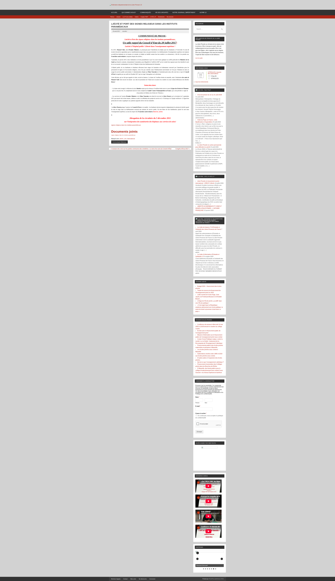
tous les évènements (201, 82)
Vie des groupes (161, 12)
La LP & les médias (128, 17)
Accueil (114, 12)
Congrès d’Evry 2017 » (182, 149)
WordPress (212, 579)
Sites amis (133, 579)
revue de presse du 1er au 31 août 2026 (209, 94)
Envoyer (199, 431)
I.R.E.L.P (211, 176)
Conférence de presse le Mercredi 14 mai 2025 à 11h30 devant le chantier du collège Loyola (209, 326)
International (131, 138)
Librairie (118, 17)
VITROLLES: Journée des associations (214, 72)
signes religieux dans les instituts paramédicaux (126, 125)
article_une (123, 138)
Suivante (222, 559)
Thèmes (112, 17)
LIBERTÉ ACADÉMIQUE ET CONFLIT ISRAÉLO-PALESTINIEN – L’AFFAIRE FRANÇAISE (208, 208)
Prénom (197, 402)
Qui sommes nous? (129, 12)
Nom (197, 397)
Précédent (197, 559)
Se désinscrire (143, 579)
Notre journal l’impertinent (183, 12)
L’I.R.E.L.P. (153, 17)
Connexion (152, 579)
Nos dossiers (170, 17)
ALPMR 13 (203, 12)
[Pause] (197, 553)
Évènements (161, 17)
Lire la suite (199, 58)
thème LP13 (220, 579)
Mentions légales (115, 579)
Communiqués (145, 12)
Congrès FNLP (144, 17)
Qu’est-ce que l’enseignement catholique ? (210, 362)
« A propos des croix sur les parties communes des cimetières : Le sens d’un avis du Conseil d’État (141, 149)
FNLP (209, 90)
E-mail (197, 406)
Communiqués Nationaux (119, 142)
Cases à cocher (201, 413)
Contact (125, 579)
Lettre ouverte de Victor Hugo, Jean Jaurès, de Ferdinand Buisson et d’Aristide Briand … (208, 297)
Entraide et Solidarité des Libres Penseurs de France (207, 222)
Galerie (136, 17)
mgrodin (124, 31)
